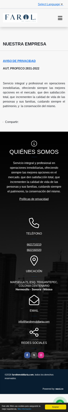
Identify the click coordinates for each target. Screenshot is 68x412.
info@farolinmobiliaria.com (34, 321)
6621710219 (34, 244)
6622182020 (34, 249)
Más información (24, 408)
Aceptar (55, 406)
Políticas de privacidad (34, 199)
